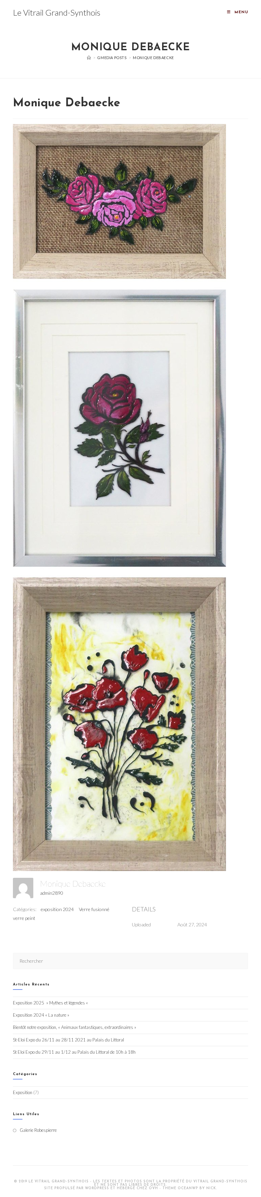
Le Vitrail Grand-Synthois (56, 12)
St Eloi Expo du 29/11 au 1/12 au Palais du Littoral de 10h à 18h (74, 1052)
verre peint (24, 918)
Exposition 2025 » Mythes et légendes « (51, 1002)
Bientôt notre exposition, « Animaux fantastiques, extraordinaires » (74, 1027)
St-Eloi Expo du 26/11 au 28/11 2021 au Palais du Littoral (68, 1039)
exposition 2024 (57, 909)
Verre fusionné (94, 909)
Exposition (22, 1092)
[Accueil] (89, 57)
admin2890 (51, 893)
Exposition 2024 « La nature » (41, 1015)
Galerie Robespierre (38, 1130)
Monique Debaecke (153, 57)
